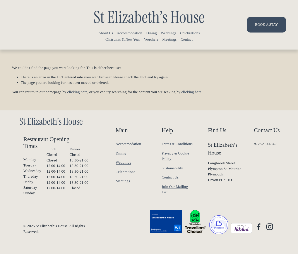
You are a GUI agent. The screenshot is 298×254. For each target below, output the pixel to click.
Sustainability (172, 168)
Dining (151, 33)
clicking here (77, 92)
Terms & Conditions (177, 144)
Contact (187, 39)
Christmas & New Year (122, 39)
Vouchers (151, 39)
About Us (105, 33)
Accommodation (129, 33)
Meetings (169, 39)
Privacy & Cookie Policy (175, 156)
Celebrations (190, 33)
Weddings (168, 33)
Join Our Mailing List (175, 189)
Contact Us (170, 177)
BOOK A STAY (266, 24)
